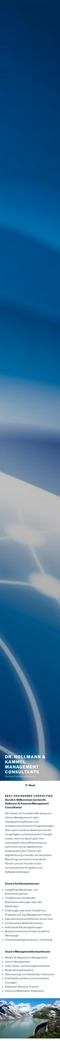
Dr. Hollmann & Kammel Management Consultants (25, 764)
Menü (32, 785)
